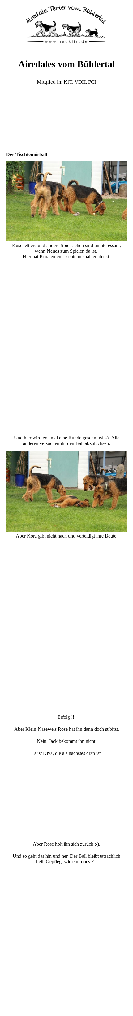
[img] (66, 23)
